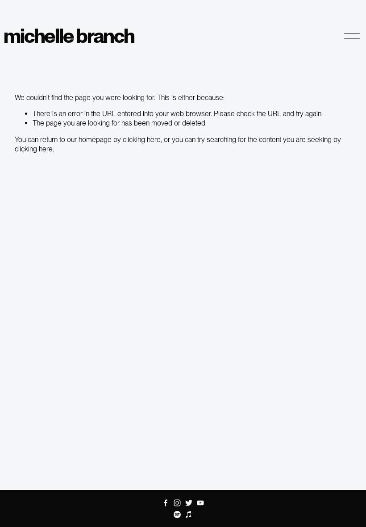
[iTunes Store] (188, 514)
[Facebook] (165, 502)
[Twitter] (188, 502)
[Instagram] (177, 502)
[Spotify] (177, 514)
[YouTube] (200, 502)
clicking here (142, 139)
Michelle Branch (69, 36)
